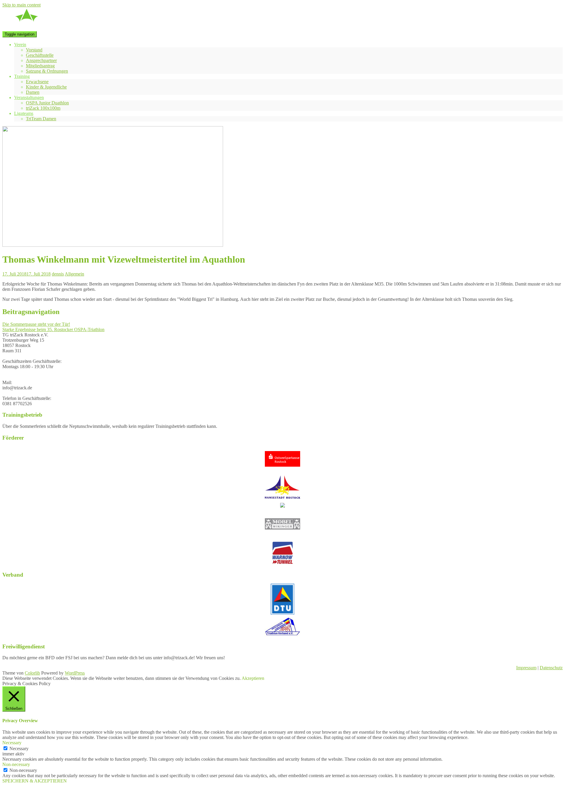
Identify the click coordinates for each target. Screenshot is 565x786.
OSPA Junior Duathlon (47, 102)
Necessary (19, 748)
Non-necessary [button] (16, 764)
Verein (20, 44)
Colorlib (32, 672)
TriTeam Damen (41, 118)
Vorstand (34, 49)
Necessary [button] (11, 742)
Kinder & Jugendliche (46, 86)
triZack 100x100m (43, 108)
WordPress (75, 672)
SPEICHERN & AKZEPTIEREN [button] (34, 780)
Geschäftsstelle (40, 55)
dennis (58, 273)
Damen (32, 92)
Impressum (526, 667)
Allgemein (74, 273)
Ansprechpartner (41, 60)
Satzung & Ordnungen (47, 71)
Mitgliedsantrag (40, 65)
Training (22, 76)
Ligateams (23, 113)
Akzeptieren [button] (253, 678)
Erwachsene (37, 81)
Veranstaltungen (29, 97)
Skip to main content (21, 4)
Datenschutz (551, 667)
